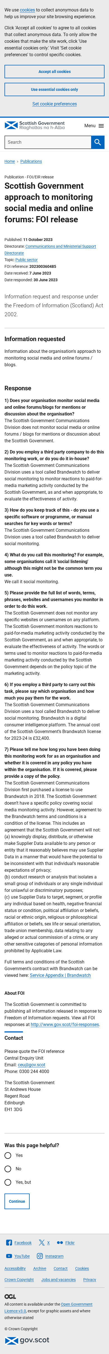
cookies (27, 10)
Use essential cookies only (54, 89)
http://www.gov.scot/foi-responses (65, 1024)
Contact (61, 1268)
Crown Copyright (19, 1279)
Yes (19, 1155)
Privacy (89, 1279)
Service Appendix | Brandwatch (60, 975)
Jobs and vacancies (58, 1279)
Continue (17, 1201)
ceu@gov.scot (31, 1064)
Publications (31, 161)
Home (9, 161)
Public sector (26, 259)
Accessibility (15, 1268)
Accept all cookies (55, 71)
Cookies (82, 1268)
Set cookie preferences (54, 104)
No (18, 1168)
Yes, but (23, 1182)
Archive (39, 1268)
